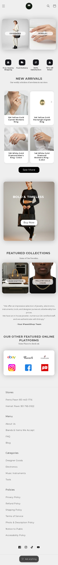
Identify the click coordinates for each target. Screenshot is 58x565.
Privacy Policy (13, 497)
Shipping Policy (14, 510)
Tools (8, 479)
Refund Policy (13, 503)
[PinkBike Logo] (44, 367)
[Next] (25, 102)
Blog (8, 443)
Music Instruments (16, 473)
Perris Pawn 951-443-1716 (19, 400)
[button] (3, 6)
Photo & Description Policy (20, 522)
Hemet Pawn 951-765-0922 (20, 406)
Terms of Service (14, 516)
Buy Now (29, 222)
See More (29, 169)
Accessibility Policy (16, 535)
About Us (10, 424)
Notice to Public (14, 529)
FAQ (8, 436)
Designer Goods (14, 460)
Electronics (11, 467)
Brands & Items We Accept (20, 430)
